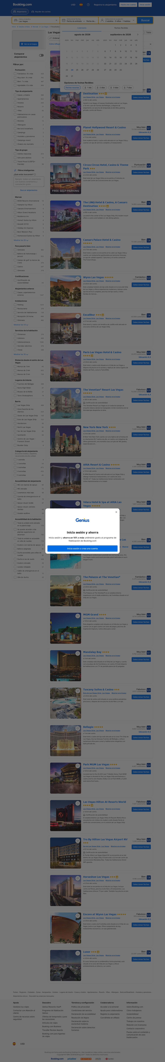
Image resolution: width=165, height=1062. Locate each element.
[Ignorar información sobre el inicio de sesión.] (116, 512)
